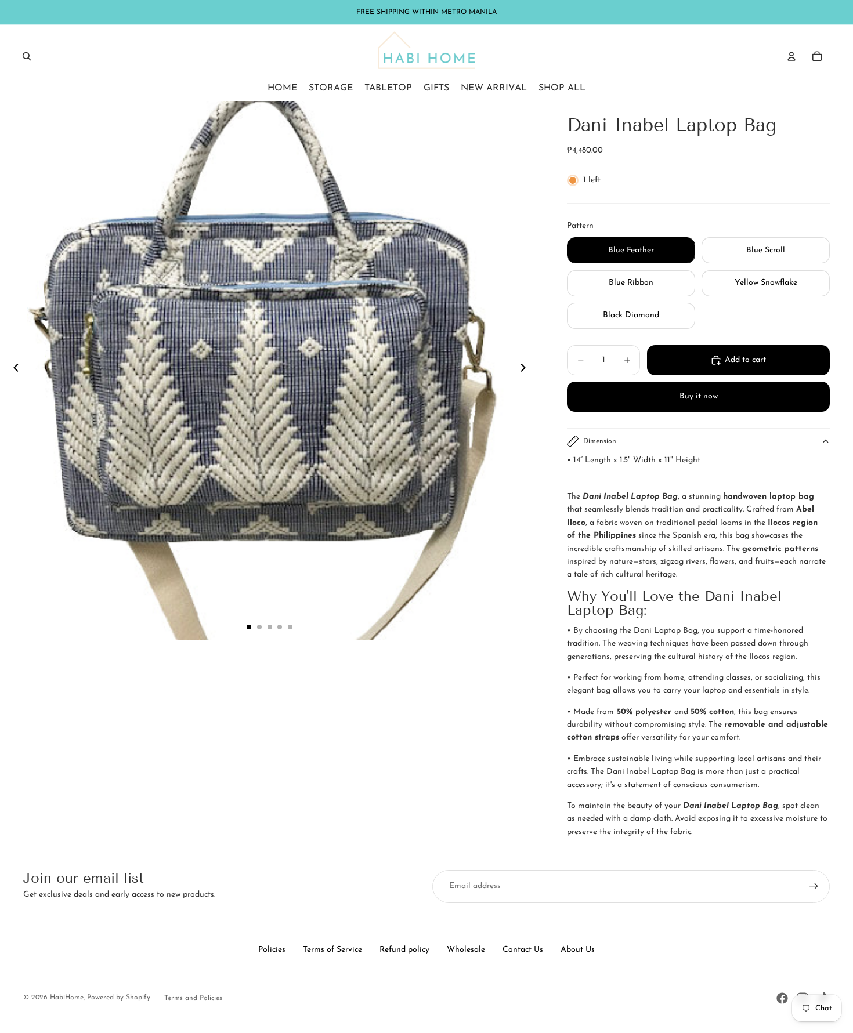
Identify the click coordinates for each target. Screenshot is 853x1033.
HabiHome (67, 997)
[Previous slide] (13, 370)
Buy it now (698, 396)
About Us (578, 949)
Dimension (599, 441)
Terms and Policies (193, 998)
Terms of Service (332, 949)
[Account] (791, 56)
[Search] (26, 56)
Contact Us (523, 949)
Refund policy (404, 949)
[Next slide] (526, 370)
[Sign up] (814, 886)
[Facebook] (782, 998)
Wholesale (466, 949)
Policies (271, 949)
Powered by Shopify (118, 997)
